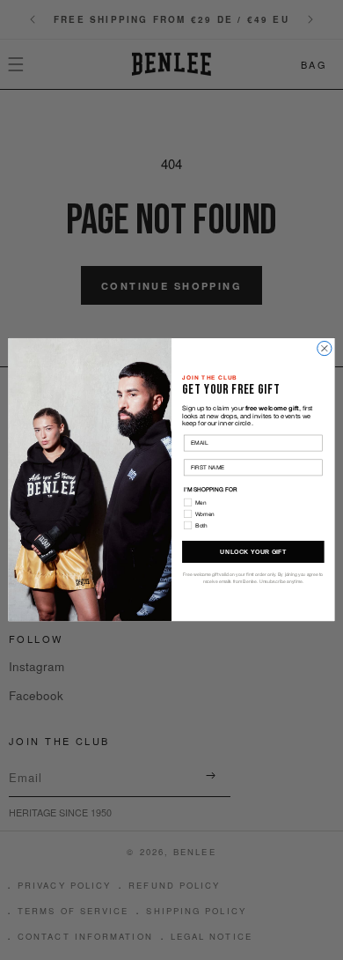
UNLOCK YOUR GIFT (253, 552)
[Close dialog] (324, 349)
